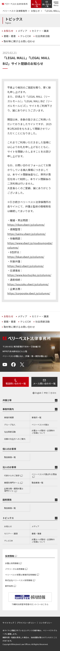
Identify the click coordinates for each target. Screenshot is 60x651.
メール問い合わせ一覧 (44, 383)
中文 (46, 393)
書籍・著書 (36, 533)
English (38, 393)
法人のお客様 (9, 467)
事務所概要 (9, 417)
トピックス (8, 518)
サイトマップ (8, 623)
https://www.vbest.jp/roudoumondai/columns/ (29, 245)
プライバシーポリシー (26, 623)
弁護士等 (7, 400)
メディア (35, 526)
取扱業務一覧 (10, 457)
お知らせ (8, 526)
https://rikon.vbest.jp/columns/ (26, 225)
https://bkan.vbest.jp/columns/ (25, 257)
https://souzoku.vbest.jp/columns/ (28, 284)
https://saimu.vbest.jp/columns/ (26, 234)
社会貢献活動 (10, 431)
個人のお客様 (9, 448)
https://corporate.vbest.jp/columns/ (28, 293)
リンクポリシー (45, 623)
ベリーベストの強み (40, 424)
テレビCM (8, 540)
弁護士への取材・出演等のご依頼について (43, 431)
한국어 (53, 393)
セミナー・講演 (11, 533)
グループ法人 (10, 424)
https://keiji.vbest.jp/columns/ (25, 266)
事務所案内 (8, 409)
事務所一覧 (36, 417)
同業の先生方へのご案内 (14, 438)
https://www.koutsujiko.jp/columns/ (29, 275)
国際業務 (7, 499)
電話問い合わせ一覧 (16, 383)
